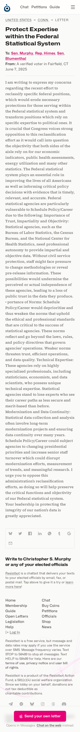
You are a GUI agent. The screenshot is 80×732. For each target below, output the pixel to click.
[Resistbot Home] (7, 11)
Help (9, 627)
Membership (16, 606)
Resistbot (12, 573)
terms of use (15, 663)
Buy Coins (50, 606)
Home (10, 600)
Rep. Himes (45, 53)
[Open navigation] (73, 7)
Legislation (14, 622)
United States (18, 20)
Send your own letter (42, 716)
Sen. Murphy (22, 53)
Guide (55, 7)
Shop (46, 622)
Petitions (39, 7)
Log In (15, 632)
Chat (24, 7)
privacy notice (37, 663)
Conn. (43, 20)
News (46, 627)
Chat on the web (49, 725)
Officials (49, 616)
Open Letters (16, 616)
